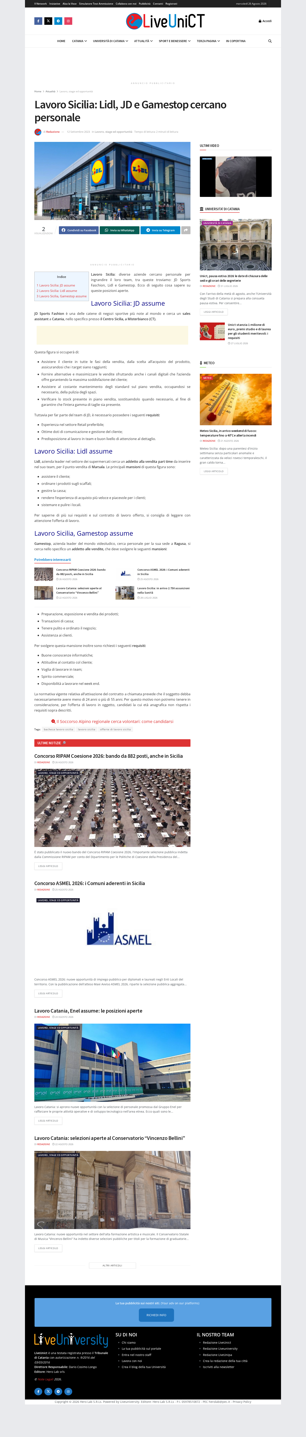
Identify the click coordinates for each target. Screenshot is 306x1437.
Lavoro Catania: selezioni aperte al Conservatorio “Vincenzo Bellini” (109, 1137)
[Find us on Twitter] (48, 21)
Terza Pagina (206, 41)
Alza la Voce (70, 3)
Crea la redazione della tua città (225, 1361)
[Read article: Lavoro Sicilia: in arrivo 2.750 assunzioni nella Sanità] (125, 592)
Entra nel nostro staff (136, 1355)
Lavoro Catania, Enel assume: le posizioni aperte (88, 1010)
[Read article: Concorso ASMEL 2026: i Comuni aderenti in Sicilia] (125, 574)
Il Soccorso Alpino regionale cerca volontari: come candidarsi (115, 721)
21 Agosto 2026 (229, 440)
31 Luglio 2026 (229, 286)
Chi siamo (129, 1342)
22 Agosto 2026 (67, 597)
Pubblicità (145, 3)
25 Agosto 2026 (149, 579)
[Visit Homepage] (165, 21)
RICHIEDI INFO (156, 1315)
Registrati (171, 3)
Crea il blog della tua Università (144, 1367)
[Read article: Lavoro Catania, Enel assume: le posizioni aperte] (112, 1063)
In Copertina (235, 41)
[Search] (270, 41)
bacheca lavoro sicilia (58, 729)
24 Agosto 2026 (64, 1016)
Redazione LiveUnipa (217, 1355)
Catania (77, 41)
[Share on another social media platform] (185, 230)
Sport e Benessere (173, 41)
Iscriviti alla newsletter (218, 1367)
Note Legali (45, 1379)
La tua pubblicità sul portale (141, 1349)
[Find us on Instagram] (68, 21)
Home (61, 41)
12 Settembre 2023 (78, 132)
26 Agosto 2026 (67, 579)
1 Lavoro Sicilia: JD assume (56, 285)
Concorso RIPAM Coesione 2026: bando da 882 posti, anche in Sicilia (108, 755)
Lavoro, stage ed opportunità (76, 91)
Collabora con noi (126, 3)
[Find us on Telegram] (58, 21)
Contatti (158, 3)
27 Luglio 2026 (239, 343)
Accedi (267, 21)
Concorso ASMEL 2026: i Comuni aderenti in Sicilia (89, 883)
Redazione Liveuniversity (220, 1349)
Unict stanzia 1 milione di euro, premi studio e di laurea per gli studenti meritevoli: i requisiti (249, 331)
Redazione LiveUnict (217, 1342)
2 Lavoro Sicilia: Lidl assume (57, 291)
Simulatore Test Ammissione (96, 3)
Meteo (207, 377)
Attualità (141, 41)
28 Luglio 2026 (148, 597)
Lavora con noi (132, 1361)
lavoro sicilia (86, 729)
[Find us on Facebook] (38, 21)
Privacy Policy (242, 1402)
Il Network (40, 3)
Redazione (53, 132)
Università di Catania (108, 41)
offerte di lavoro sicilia (115, 729)
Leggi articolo (50, 866)
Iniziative (54, 3)
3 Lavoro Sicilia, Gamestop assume (62, 296)
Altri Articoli (112, 1265)
